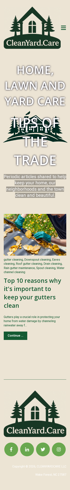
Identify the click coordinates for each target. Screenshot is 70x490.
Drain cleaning (52, 263)
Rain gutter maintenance (19, 268)
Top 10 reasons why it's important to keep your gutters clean (32, 292)
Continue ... (15, 335)
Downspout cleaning (37, 259)
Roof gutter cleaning (29, 263)
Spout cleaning (45, 268)
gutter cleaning (13, 259)
